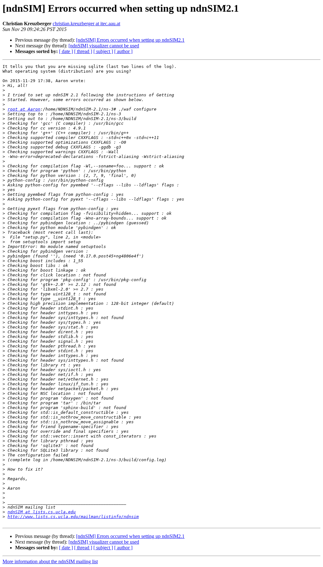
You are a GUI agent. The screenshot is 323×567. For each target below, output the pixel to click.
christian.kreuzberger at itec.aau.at (86, 23)
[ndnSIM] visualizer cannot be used (103, 45)
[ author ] (123, 51)
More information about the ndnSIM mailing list (50, 561)
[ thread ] (83, 51)
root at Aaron (24, 109)
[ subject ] (103, 51)
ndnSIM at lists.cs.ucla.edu (42, 512)
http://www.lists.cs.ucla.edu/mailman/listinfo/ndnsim (73, 516)
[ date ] (66, 51)
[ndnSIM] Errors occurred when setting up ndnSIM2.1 (130, 40)
